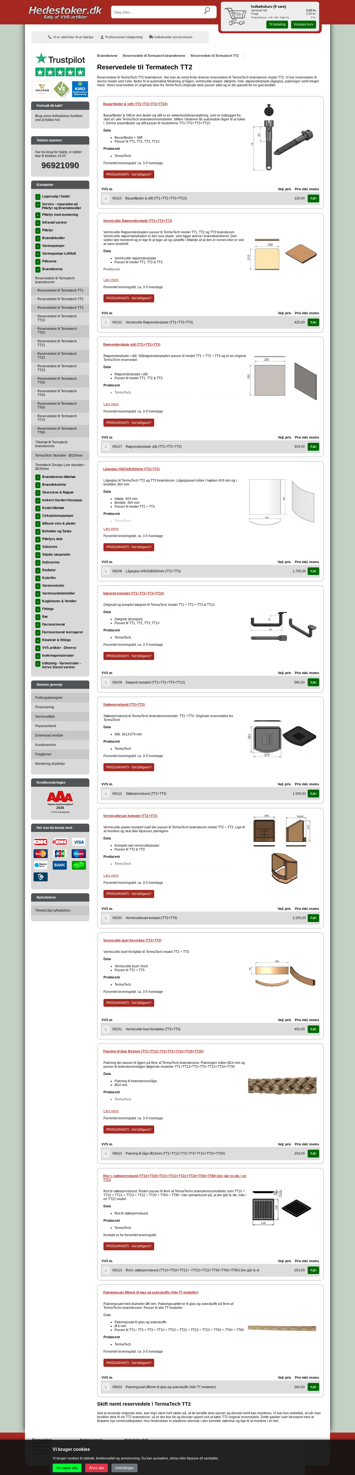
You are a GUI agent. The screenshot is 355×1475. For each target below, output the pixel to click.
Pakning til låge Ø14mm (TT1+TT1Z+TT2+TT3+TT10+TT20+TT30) (153, 1051)
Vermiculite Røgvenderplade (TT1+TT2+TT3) (137, 221)
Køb (313, 198)
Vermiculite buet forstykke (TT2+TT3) (132, 940)
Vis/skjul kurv (303, 24)
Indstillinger (124, 1468)
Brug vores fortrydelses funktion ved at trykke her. (59, 118)
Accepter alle (67, 1468)
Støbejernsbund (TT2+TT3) (124, 705)
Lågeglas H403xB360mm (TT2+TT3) (131, 469)
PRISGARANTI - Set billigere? (128, 174)
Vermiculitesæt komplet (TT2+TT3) (130, 816)
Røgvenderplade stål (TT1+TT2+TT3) (131, 344)
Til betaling (277, 24)
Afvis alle (96, 1468)
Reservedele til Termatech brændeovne (154, 56)
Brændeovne (107, 56)
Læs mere (111, 280)
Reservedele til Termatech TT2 (215, 56)
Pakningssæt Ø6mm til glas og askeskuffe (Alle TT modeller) (150, 1292)
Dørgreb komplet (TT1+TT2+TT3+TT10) (133, 593)
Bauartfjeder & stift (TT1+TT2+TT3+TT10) (135, 104)
